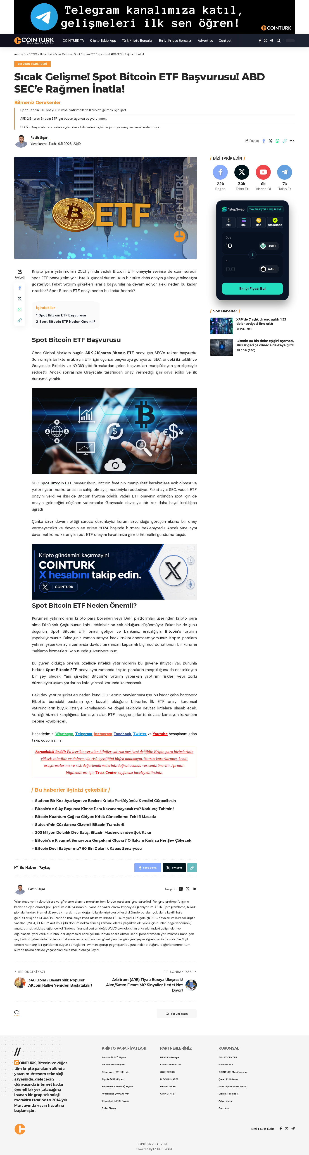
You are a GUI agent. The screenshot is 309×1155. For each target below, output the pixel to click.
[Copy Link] (284, 140)
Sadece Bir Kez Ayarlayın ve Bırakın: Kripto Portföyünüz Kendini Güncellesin (105, 801)
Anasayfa (20, 54)
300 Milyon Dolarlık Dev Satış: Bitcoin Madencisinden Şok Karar (93, 832)
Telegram (83, 734)
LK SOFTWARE (163, 1149)
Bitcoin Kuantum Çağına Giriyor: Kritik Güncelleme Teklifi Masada (95, 817)
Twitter (140, 734)
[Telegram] (271, 40)
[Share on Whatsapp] (277, 140)
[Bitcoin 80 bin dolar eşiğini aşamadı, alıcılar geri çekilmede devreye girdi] (221, 347)
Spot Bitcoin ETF (56, 483)
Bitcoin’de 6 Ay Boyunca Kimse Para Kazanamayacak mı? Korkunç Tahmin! (104, 809)
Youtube (160, 734)
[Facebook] (260, 40)
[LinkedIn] (194, 889)
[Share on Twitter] (270, 140)
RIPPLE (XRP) (244, 329)
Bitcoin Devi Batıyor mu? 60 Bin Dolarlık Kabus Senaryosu (88, 848)
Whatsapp (64, 734)
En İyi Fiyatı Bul (252, 288)
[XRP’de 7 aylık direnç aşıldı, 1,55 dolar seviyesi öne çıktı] (221, 326)
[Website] (180, 889)
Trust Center (106, 772)
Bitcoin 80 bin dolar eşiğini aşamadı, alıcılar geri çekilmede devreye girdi (265, 343)
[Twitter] (265, 40)
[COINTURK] (34, 40)
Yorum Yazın (179, 1014)
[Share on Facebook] (263, 140)
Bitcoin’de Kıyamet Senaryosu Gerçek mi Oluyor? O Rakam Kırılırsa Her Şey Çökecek (113, 840)
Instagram (103, 734)
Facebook (122, 734)
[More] (291, 140)
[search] (278, 40)
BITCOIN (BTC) (245, 350)
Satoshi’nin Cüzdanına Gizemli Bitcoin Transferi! (79, 825)
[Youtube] (263, 178)
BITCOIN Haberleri (40, 54)
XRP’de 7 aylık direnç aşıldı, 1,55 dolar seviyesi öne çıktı (261, 322)
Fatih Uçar (39, 137)
